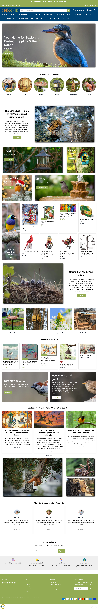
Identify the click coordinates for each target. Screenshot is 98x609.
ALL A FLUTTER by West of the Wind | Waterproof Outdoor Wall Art (30, 362)
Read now (16, 447)
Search (3, 597)
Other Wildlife (23, 14)
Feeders (4, 14)
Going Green (79, 14)
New (37, 18)
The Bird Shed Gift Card (86, 356)
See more (48, 455)
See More (17, 137)
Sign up (61, 551)
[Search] (68, 10)
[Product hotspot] (49, 113)
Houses (12, 14)
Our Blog (44, 18)
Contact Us (81, 295)
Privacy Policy (53, 589)
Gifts (59, 18)
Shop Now (28, 584)
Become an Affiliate (31, 597)
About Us (52, 18)
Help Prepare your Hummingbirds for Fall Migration (49, 432)
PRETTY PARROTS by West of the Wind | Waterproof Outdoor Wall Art (68, 215)
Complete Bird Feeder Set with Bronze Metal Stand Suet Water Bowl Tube (87, 253)
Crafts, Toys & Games (9, 18)
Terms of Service (54, 586)
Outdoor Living (36, 14)
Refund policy (22, 597)
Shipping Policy (54, 582)
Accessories (60, 14)
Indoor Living (48, 14)
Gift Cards (66, 18)
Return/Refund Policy (55, 584)
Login (90, 10)
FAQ (27, 591)
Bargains (70, 14)
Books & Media (23, 18)
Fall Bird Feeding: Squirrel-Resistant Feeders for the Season (17, 432)
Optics (88, 14)
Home (27, 582)
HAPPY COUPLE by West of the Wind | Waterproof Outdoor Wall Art (10, 362)
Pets (32, 18)
